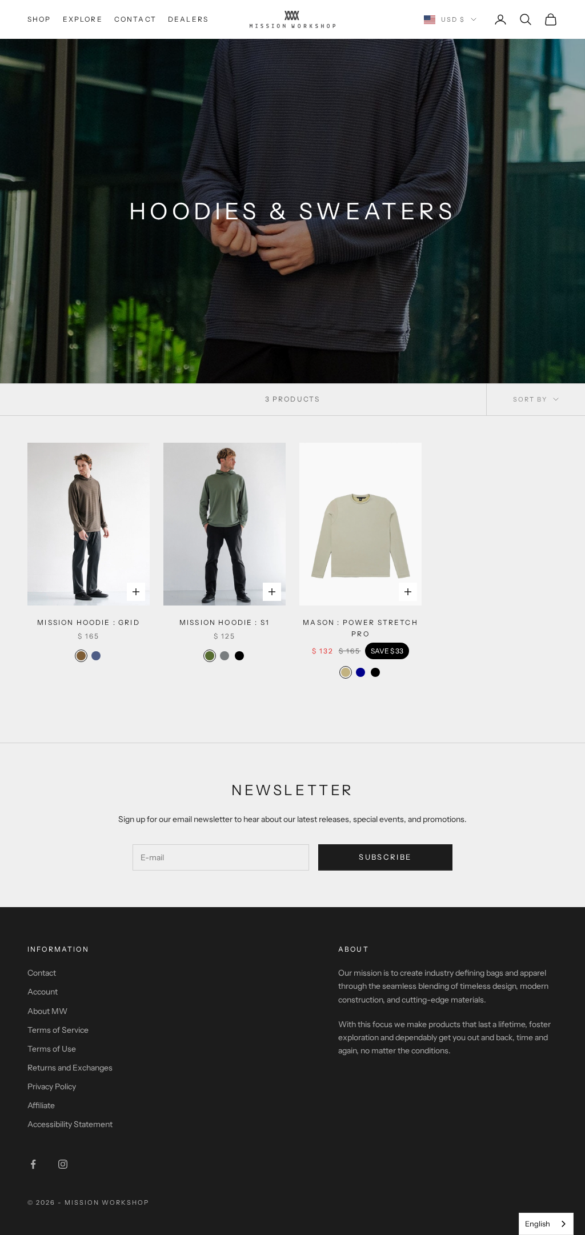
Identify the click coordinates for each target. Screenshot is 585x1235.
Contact (135, 19)
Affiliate (41, 1105)
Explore (83, 19)
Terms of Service (58, 1030)
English (537, 1223)
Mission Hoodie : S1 (224, 622)
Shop (39, 19)
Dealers (188, 19)
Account (42, 992)
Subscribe (385, 856)
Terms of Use (51, 1049)
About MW (47, 1011)
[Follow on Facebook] (33, 1164)
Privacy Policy (51, 1086)
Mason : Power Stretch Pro (360, 628)
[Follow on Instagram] (63, 1164)
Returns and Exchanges (70, 1067)
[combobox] (546, 1224)
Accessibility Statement (70, 1124)
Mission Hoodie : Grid (88, 622)
